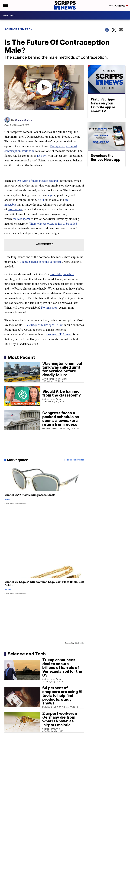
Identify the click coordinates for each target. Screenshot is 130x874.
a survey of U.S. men (59, 334)
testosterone (15, 209)
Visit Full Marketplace (74, 460)
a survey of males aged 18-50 (45, 325)
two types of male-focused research (38, 181)
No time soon (49, 307)
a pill (41, 200)
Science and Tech (18, 29)
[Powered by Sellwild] (79, 643)
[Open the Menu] (5, 5)
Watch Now (117, 5)
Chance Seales (23, 120)
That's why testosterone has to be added (53, 223)
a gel (50, 195)
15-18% (42, 155)
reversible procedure (62, 274)
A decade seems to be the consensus (40, 262)
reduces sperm (21, 219)
